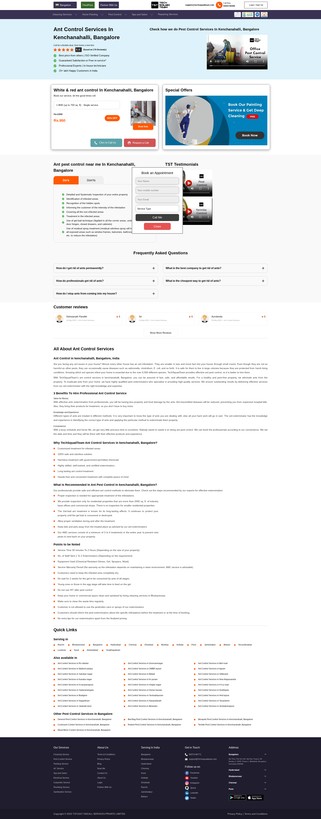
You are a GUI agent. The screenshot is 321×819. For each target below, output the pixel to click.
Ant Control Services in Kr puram (142, 679)
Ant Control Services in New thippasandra (217, 679)
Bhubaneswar (78, 645)
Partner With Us (108, 5)
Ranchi (61, 645)
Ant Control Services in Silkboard (213, 674)
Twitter (193, 798)
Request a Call (141, 142)
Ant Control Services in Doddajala (213, 690)
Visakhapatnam (113, 650)
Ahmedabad (92, 650)
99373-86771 (195, 754)
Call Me (157, 217)
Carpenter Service (62, 782)
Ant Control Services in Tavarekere (214, 701)
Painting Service (61, 764)
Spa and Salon (140, 14)
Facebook (194, 773)
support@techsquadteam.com (199, 5)
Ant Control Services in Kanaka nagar (75, 679)
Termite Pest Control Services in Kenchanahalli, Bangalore (224, 725)
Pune (193, 645)
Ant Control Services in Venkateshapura (216, 706)
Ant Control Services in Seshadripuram (145, 695)
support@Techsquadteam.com (203, 759)
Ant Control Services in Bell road (213, 663)
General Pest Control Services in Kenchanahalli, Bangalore (85, 719)
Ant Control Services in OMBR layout (144, 669)
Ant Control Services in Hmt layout (213, 695)
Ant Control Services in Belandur (142, 706)
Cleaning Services (62, 14)
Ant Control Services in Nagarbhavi (74, 701)
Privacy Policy (103, 759)
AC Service (59, 768)
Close (157, 226)
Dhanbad (149, 645)
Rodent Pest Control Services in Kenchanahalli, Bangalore (154, 725)
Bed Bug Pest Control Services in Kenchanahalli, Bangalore (155, 719)
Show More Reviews (160, 332)
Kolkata (180, 645)
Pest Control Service (63, 759)
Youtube (194, 778)
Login (99, 782)
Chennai (133, 645)
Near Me (101, 768)
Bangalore (97, 645)
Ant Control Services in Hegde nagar (144, 685)
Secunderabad (245, 645)
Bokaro (227, 645)
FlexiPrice (88, 5)
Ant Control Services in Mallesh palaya (75, 669)
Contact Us (102, 773)
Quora (193, 788)
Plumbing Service (62, 787)
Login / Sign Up (256, 5)
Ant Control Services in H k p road (213, 685)
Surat (76, 650)
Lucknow (62, 650)
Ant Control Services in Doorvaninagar (145, 663)
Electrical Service (61, 778)
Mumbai (165, 645)
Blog (99, 764)
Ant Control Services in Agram (211, 669)
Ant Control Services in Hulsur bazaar (145, 690)
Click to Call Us (107, 142)
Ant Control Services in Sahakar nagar (75, 674)
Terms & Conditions (106, 754)
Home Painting (90, 14)
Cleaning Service (61, 754)
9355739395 (229, 6)
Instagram (194, 783)
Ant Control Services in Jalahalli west (74, 706)
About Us (101, 778)
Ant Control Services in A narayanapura (75, 685)
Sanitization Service (63, 792)
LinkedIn (194, 793)
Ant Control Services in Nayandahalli (144, 701)
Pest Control (115, 14)
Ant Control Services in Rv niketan (73, 663)
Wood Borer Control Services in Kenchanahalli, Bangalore (84, 730)
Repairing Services (168, 14)
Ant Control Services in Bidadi (141, 674)
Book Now (143, 126)
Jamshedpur (210, 645)
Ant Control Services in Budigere (72, 695)
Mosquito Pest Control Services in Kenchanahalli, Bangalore (225, 719)
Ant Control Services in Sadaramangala (76, 690)
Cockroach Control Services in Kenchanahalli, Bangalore (84, 725)
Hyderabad (116, 645)
